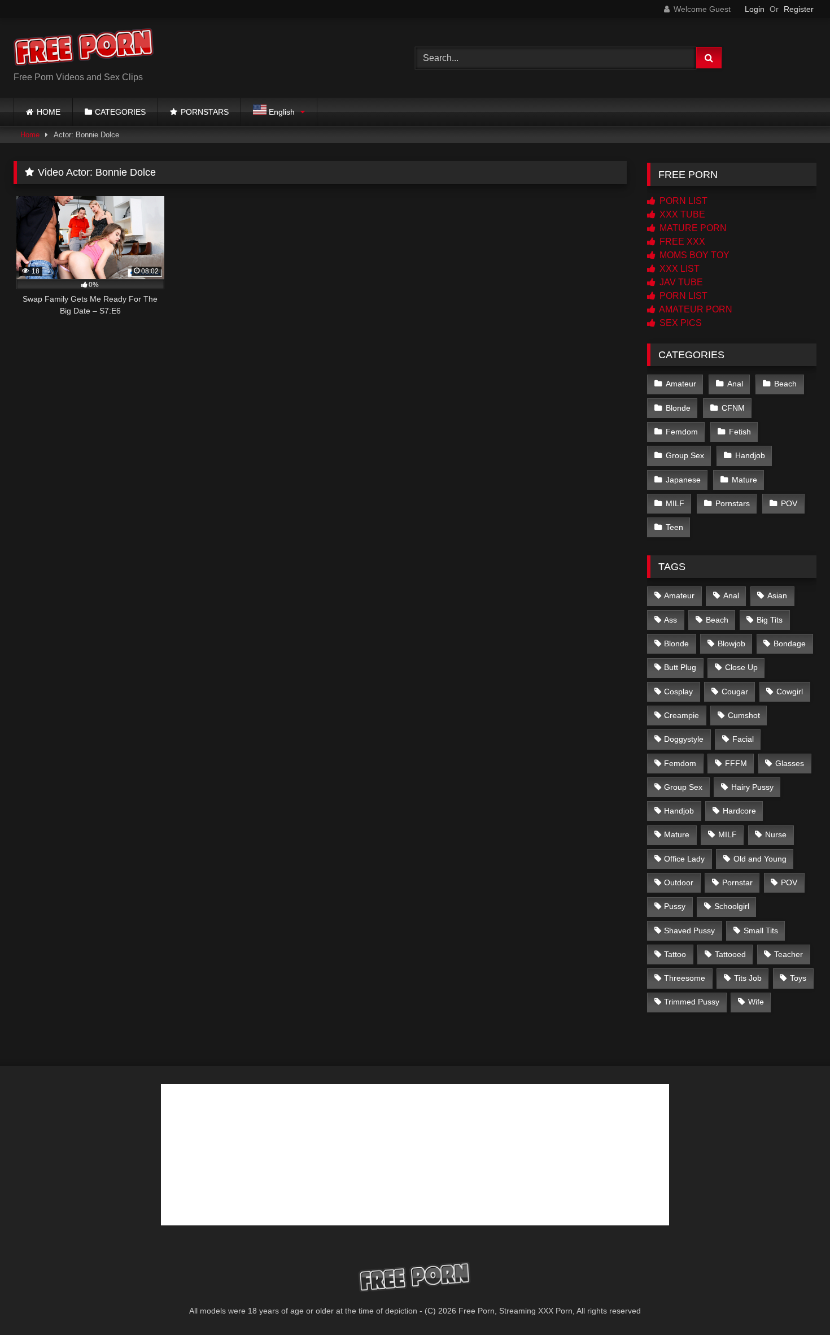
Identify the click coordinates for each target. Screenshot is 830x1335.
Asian (777, 595)
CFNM (733, 407)
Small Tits (761, 930)
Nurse (776, 834)
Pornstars (732, 503)
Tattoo (675, 954)
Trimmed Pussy (691, 1001)
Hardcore (739, 810)
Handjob (750, 455)
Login (755, 9)
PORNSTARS (205, 111)
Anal (735, 383)
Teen (674, 527)
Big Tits (770, 619)
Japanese (683, 479)
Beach (785, 383)
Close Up (741, 667)
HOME (48, 111)
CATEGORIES (120, 111)
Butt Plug (680, 667)
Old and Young (760, 858)
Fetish (740, 431)
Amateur (681, 383)
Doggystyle (684, 738)
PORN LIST (682, 201)
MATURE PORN (692, 228)
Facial (743, 738)
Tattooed (730, 954)
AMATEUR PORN (694, 309)
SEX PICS (679, 323)
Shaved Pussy (689, 930)
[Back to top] (795, 1301)
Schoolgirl (731, 906)
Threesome (684, 977)
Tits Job (748, 977)
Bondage (790, 643)
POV (789, 503)
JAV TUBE (680, 282)
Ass (670, 619)
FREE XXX (681, 241)
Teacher (788, 954)
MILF (675, 503)
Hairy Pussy (752, 787)
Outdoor (678, 882)
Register (799, 9)
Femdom (682, 431)
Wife (756, 1001)
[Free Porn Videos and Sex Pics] (84, 49)
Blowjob (731, 643)
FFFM (736, 763)
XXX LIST (678, 268)
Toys (798, 977)
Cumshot (744, 715)
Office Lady (684, 858)
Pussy (674, 906)
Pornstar (737, 882)
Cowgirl (789, 691)
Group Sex (685, 455)
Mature (744, 479)
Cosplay (678, 691)
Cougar (735, 691)
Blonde (678, 407)
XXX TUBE (681, 214)
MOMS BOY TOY (693, 255)
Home (30, 135)
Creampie (681, 715)
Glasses (789, 763)
